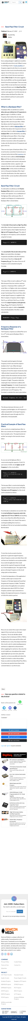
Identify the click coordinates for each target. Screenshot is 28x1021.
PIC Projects (17, 987)
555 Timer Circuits (6, 975)
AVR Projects (5, 991)
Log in (23, 2)
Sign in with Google (14, 733)
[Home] (5, 2)
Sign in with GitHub (14, 740)
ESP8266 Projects (6, 987)
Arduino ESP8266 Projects (19, 998)
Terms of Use (5, 965)
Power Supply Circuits (20, 978)
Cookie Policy (18, 962)
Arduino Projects (6, 981)
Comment (4, 717)
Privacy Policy (5, 962)
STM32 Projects (18, 984)
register (8, 745)
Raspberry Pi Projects (20, 981)
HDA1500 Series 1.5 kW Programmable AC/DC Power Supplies (17, 794)
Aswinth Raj (11, 35)
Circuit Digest (16, 1017)
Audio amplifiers (18, 65)
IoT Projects (17, 994)
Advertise (4, 968)
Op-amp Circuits (18, 975)
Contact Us (17, 965)
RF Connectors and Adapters (17, 759)
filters (3, 689)
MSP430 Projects (6, 984)
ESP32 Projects (5, 994)
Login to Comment (14, 730)
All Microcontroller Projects (6, 1003)
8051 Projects (18, 991)
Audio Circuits (5, 978)
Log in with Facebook (15, 737)
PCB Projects (5, 997)
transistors (20, 154)
